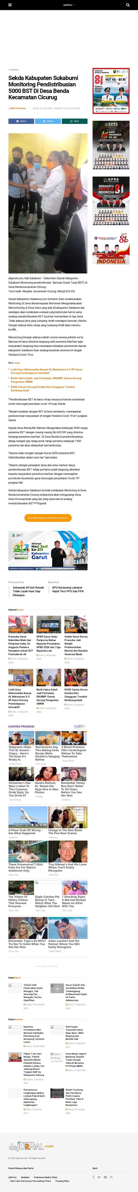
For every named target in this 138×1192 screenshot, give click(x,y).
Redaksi (25, 1177)
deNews (15, 69)
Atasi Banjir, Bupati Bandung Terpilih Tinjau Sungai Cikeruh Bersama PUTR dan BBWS (76, 1059)
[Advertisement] (69, 40)
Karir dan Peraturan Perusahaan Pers (30, 1181)
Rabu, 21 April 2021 (77, 1070)
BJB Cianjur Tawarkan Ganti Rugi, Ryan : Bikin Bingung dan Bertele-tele (75, 1032)
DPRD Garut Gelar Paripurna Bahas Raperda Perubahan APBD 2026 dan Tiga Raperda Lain (49, 643)
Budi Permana (18, 108)
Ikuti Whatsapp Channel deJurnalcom (48, 518)
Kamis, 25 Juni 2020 (42, 108)
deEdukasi (17, 683)
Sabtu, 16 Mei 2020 (34, 1046)
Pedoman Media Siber (45, 1177)
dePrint (12, 1177)
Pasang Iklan (62, 1181)
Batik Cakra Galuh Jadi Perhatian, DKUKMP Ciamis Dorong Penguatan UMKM (48, 696)
